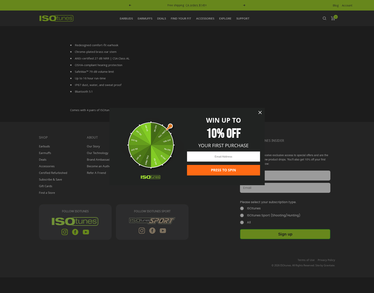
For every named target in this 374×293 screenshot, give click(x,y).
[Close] (260, 112)
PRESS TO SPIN (223, 170)
